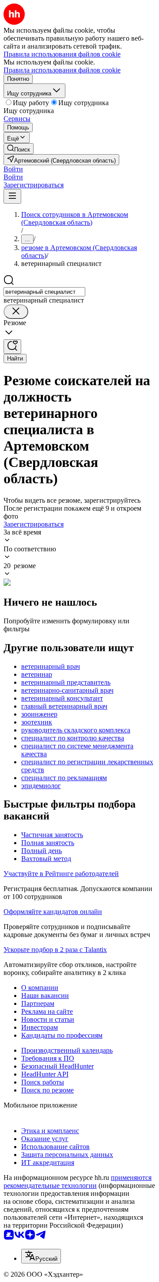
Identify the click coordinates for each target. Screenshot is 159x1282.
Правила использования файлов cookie (62, 70)
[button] (13, 169)
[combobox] (44, 291)
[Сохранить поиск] (12, 346)
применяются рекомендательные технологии (77, 1181)
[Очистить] (16, 311)
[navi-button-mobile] (12, 196)
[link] (19, 148)
